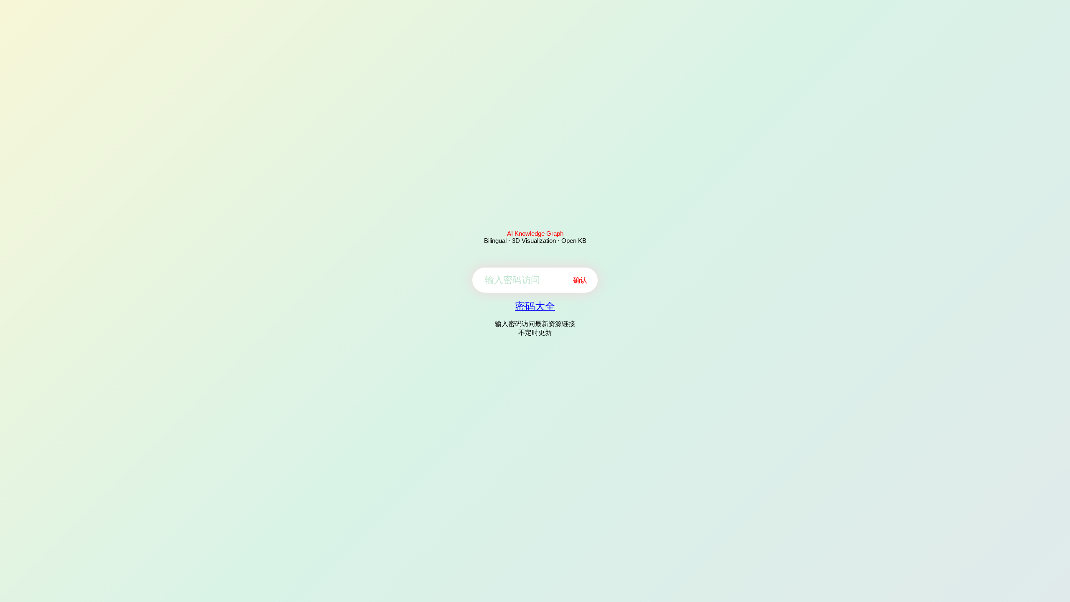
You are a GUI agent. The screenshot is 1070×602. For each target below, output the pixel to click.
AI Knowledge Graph (535, 233)
